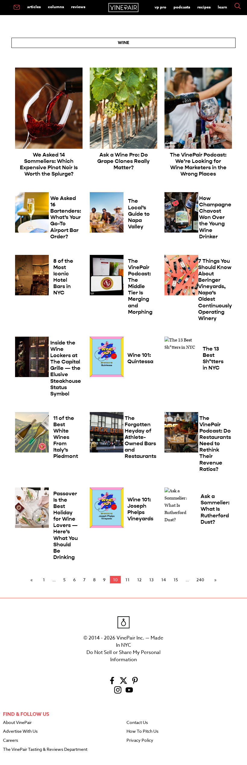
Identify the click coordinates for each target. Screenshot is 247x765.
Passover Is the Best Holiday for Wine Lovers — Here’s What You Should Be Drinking (65, 525)
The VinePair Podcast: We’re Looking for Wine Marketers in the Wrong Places (198, 164)
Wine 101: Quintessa (140, 358)
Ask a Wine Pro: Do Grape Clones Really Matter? (123, 161)
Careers (10, 740)
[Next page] (214, 580)
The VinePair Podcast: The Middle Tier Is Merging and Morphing (140, 286)
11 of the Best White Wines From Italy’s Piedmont (65, 437)
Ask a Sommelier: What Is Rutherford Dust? (215, 509)
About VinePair (17, 722)
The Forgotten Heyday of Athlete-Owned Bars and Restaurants (140, 437)
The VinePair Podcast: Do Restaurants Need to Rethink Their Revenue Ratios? (215, 443)
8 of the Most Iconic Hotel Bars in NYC (63, 277)
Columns (56, 6)
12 (139, 579)
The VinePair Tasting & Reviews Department (45, 749)
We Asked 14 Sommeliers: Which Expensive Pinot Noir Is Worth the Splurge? (49, 164)
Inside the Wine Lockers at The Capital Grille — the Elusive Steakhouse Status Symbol (65, 368)
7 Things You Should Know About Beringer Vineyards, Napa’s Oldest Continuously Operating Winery (215, 290)
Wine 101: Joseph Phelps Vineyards (140, 509)
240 (200, 579)
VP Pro (160, 7)
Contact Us (137, 722)
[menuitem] (16, 7)
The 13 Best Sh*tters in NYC (213, 358)
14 (163, 579)
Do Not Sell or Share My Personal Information (123, 656)
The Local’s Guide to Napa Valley (139, 214)
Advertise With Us (20, 731)
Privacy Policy (140, 740)
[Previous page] (32, 580)
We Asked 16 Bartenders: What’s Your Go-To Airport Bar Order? (65, 217)
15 (176, 579)
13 (151, 579)
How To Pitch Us (142, 731)
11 (127, 579)
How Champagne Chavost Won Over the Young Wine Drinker (215, 217)
